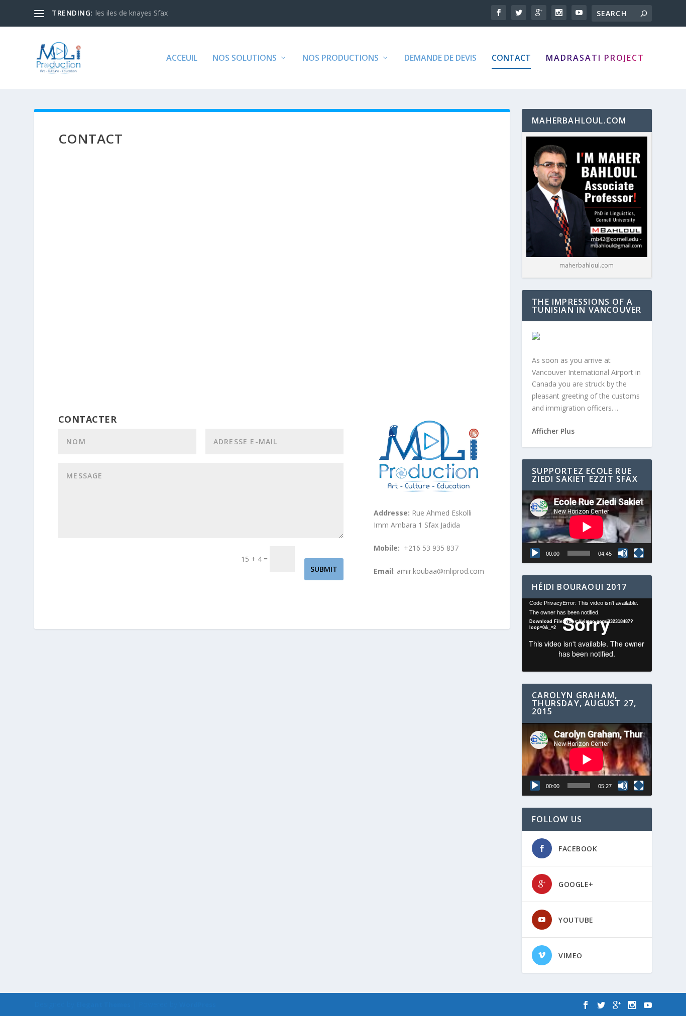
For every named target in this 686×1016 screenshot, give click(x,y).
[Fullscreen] (639, 553)
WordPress (197, 1004)
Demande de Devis (440, 58)
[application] (586, 526)
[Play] (535, 553)
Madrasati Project (595, 58)
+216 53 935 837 (431, 548)
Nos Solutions (244, 58)
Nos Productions (340, 58)
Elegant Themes (103, 1004)
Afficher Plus (553, 431)
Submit (323, 569)
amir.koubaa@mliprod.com (440, 571)
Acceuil (181, 58)
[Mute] (623, 553)
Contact (511, 58)
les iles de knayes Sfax (131, 13)
